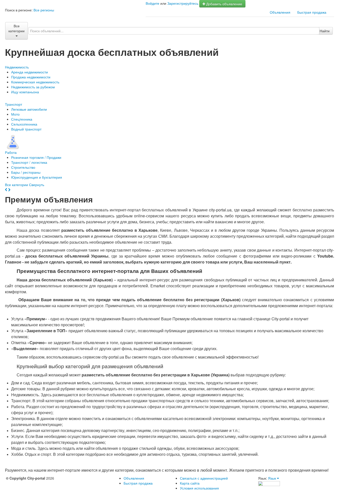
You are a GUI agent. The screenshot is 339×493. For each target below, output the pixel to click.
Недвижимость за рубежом (33, 86)
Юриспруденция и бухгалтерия (36, 177)
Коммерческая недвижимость (35, 81)
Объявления (280, 12)
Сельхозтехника (24, 124)
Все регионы (44, 9)
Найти (325, 30)
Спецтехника (21, 119)
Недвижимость (17, 67)
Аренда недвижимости (29, 71)
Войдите (152, 3)
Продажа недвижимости (30, 76)
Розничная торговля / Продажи (36, 157)
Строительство (23, 167)
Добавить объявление (223, 3)
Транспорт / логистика (29, 162)
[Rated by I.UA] (269, 483)
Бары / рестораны (25, 172)
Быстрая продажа (311, 12)
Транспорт (13, 104)
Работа (11, 152)
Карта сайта (190, 483)
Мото (15, 114)
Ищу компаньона (25, 91)
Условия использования (199, 488)
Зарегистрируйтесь (182, 3)
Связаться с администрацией (204, 478)
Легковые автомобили (29, 109)
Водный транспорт (26, 129)
